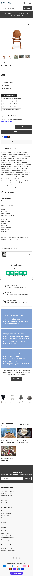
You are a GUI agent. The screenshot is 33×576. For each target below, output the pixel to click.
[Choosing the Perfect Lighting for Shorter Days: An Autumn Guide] (24, 433)
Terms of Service (6, 511)
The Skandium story (7, 535)
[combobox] (16, 8)
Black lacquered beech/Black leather (12, 104)
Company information (7, 537)
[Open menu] (30, 3)
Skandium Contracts (7, 493)
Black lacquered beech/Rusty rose (11, 109)
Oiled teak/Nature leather (24, 101)
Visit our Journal (24, 425)
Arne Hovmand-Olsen (13, 255)
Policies (3, 522)
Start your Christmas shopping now (7, 459)
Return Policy (16, 379)
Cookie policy (5, 540)
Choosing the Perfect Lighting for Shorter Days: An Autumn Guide (24, 442)
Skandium (13, 563)
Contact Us (4, 531)
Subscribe (27, 478)
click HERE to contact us (8, 550)
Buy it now (16, 131)
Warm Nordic (4, 62)
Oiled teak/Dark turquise (9, 101)
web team (15, 239)
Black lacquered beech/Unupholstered (12, 98)
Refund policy (5, 515)
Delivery (3, 518)
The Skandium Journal (7, 491)
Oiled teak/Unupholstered (9, 95)
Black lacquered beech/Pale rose (11, 106)
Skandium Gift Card (6, 495)
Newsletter (4, 502)
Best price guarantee (7, 513)
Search (28, 8)
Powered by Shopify (21, 563)
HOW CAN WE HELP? (7, 548)
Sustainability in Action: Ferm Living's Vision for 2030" (8, 442)
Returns (3, 520)
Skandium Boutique (6, 498)
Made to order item (6, 121)
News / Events (5, 533)
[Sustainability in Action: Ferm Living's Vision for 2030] (8, 433)
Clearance (4, 500)
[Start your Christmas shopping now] (8, 451)
